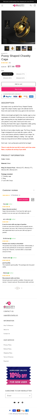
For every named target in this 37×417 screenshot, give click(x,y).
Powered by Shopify (23, 413)
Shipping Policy (8, 353)
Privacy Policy (7, 345)
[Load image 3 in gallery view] (18, 48)
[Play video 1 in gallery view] (24, 48)
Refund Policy (7, 349)
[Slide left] (2, 49)
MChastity (15, 413)
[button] (2, 5)
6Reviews (14, 195)
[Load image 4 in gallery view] (29, 48)
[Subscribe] (30, 396)
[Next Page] (22, 288)
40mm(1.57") (7, 74)
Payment (6, 361)
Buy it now (18, 89)
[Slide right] (35, 49)
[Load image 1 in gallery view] (6, 48)
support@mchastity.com (11, 315)
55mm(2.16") (21, 78)
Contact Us (7, 333)
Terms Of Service (8, 357)
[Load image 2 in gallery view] (12, 48)
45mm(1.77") (21, 74)
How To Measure (8, 325)
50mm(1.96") (8, 78)
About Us (6, 329)
